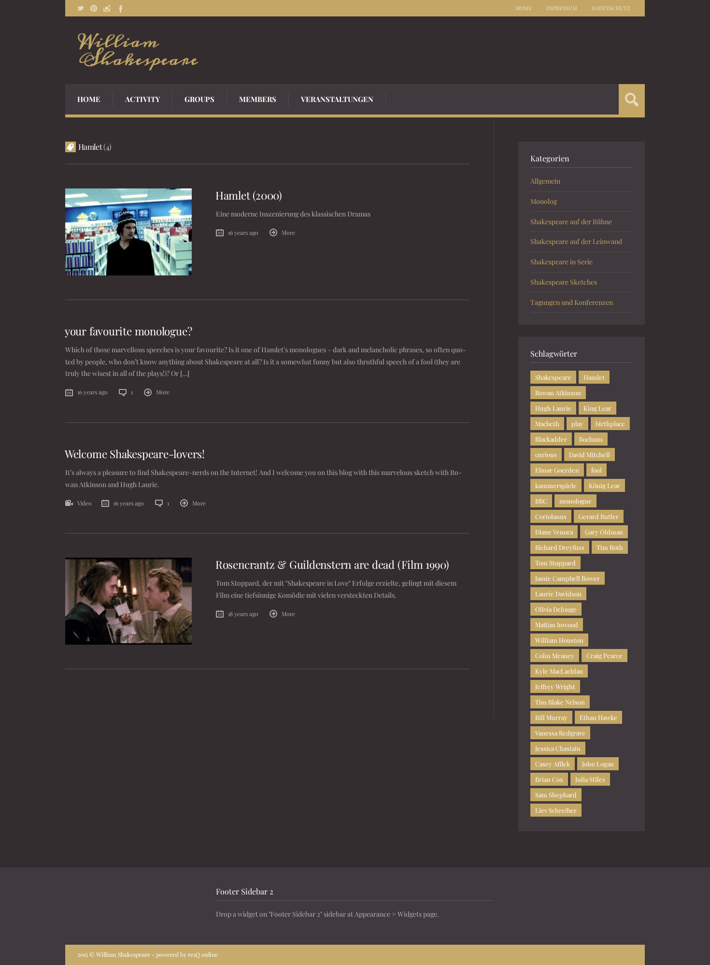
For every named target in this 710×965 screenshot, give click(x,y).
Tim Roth (609, 547)
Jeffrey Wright (555, 686)
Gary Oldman (604, 532)
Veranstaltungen (337, 99)
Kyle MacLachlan (559, 671)
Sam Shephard (556, 795)
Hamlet (594, 377)
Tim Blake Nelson (560, 702)
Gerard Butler (599, 516)
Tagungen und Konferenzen (571, 302)
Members (257, 99)
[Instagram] (106, 8)
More (288, 232)
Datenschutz (611, 8)
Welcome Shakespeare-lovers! (135, 453)
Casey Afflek (552, 764)
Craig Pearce (604, 655)
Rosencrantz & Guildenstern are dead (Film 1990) (332, 564)
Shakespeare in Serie (561, 261)
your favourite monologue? (128, 331)
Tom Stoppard (555, 563)
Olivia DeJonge (556, 609)
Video (84, 503)
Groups (199, 99)
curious (546, 454)
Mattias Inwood (556, 624)
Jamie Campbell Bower (567, 578)
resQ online (203, 954)
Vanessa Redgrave (560, 733)
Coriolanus (551, 516)
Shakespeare (553, 377)
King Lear (597, 408)
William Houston (559, 640)
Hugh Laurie (553, 408)
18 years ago (243, 614)
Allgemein (545, 181)
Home (524, 8)
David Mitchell (589, 454)
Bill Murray (551, 717)
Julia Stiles (590, 779)
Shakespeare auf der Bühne (571, 221)
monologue (575, 501)
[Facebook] (119, 8)
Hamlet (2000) (248, 195)
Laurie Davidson (558, 594)
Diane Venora (554, 532)
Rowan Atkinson (558, 393)
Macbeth (547, 423)
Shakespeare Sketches (563, 282)
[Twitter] (80, 8)
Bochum (591, 439)
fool (596, 470)
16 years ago (243, 232)
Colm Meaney (554, 655)
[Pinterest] (93, 8)
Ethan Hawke (598, 717)
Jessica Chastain (558, 748)
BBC (541, 501)
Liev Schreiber (556, 810)
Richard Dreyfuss (559, 547)
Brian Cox (549, 779)
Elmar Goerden (557, 470)
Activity (142, 99)
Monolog (543, 201)
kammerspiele (556, 485)
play (577, 423)
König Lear (604, 485)
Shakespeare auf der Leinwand (576, 241)
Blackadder (551, 439)
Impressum (561, 8)
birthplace (610, 423)
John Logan (598, 764)
